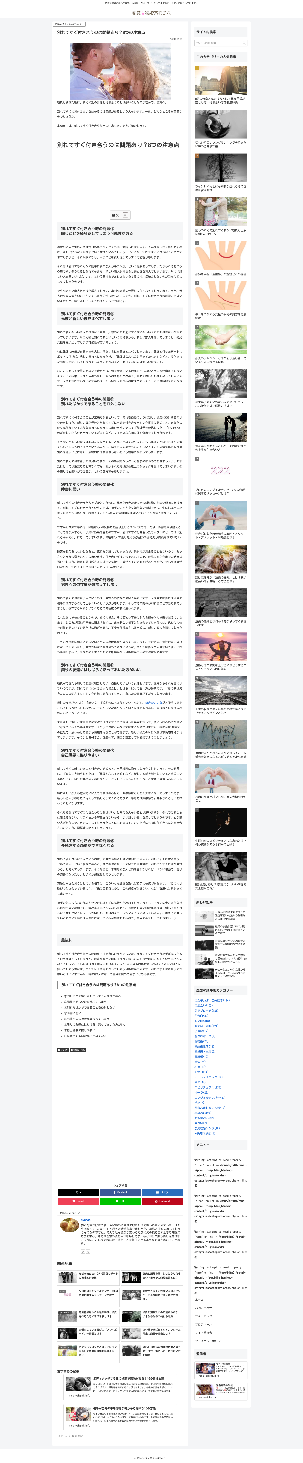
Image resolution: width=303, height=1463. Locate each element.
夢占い (200, 1123)
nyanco (86, 1219)
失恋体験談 (206, 1133)
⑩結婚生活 (204, 1046)
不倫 (200, 1066)
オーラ (201, 1092)
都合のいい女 (153, 702)
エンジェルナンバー (210, 1097)
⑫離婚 (201, 1056)
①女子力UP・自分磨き (212, 1000)
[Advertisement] (120, 188)
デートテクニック (208, 1077)
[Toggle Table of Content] (123, 215)
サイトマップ (203, 1316)
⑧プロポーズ (205, 1036)
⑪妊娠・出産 (205, 1051)
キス (200, 1082)
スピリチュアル (208, 1087)
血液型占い (204, 1118)
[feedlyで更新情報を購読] (83, 1251)
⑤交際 (202, 1021)
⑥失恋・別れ (79, 1050)
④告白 (201, 1015)
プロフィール (203, 1324)
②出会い (64, 1050)
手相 (199, 1102)
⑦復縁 (201, 1031)
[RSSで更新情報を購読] (88, 1251)
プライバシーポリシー (209, 1341)
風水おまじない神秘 (210, 1107)
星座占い (203, 1113)
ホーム (199, 1299)
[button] (244, 43)
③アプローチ (206, 1010)
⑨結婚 (201, 1041)
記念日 (201, 1072)
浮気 (200, 1061)
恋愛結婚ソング (207, 1128)
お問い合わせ (203, 1307)
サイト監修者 (203, 1332)
